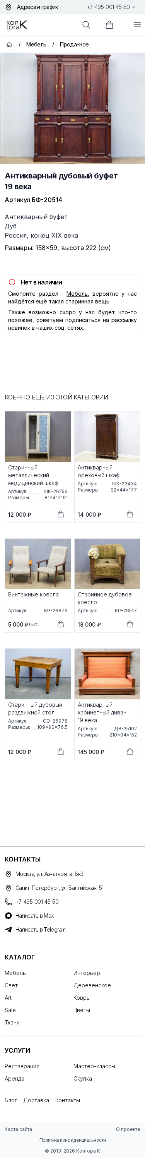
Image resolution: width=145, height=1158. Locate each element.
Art (8, 997)
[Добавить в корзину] (60, 514)
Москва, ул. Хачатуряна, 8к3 (49, 873)
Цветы (81, 1010)
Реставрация (22, 1066)
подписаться (83, 320)
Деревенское (92, 985)
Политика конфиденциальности (72, 1140)
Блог (11, 1100)
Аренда (14, 1078)
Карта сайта (18, 1129)
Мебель (77, 293)
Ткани (12, 1022)
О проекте (128, 1129)
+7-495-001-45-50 (108, 6)
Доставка (36, 1100)
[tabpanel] (72, 108)
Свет (11, 985)
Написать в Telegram (40, 929)
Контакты (67, 1100)
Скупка (82, 1078)
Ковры (81, 997)
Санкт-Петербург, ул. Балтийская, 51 (59, 887)
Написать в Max (34, 915)
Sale (10, 1010)
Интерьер (86, 973)
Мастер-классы (94, 1066)
